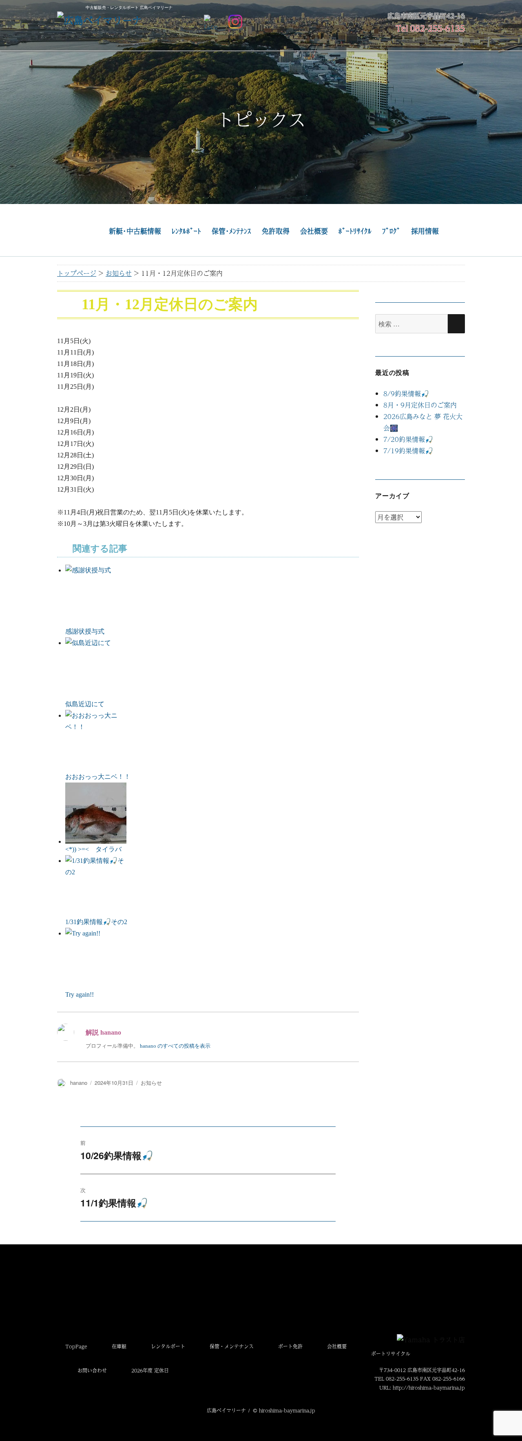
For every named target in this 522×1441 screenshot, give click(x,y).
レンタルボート (168, 1346)
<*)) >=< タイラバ (93, 849)
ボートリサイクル (390, 1353)
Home (81, 231)
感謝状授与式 (84, 631)
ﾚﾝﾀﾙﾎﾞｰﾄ (186, 231)
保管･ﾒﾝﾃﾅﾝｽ (231, 231)
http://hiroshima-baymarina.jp (429, 1387)
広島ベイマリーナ (226, 1410)
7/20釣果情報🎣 (408, 439)
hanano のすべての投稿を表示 (175, 1046)
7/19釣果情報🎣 (408, 451)
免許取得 (276, 231)
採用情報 (425, 231)
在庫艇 (119, 1346)
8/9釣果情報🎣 (406, 393)
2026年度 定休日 (150, 1370)
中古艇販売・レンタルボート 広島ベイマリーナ (129, 7)
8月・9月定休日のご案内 (420, 405)
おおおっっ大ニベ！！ (97, 776)
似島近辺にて (84, 704)
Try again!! (79, 994)
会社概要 (314, 231)
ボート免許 (290, 1346)
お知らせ (151, 1082)
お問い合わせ (92, 1370)
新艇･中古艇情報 (135, 231)
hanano (78, 1082)
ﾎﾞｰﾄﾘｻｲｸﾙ (355, 231)
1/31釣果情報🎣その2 (96, 921)
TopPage (76, 1346)
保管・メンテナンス (232, 1346)
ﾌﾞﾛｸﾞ (391, 231)
